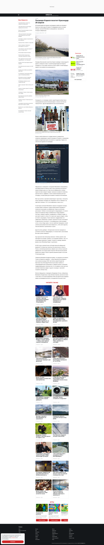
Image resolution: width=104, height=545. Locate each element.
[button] (78, 57)
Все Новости (22, 20)
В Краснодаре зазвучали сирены (24, 52)
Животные (54, 530)
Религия (70, 536)
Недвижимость (55, 533)
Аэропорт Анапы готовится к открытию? (25, 42)
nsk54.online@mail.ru (81, 543)
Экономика (37, 539)
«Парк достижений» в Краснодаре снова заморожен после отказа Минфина (24, 35)
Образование (71, 533)
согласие (13, 537)
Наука (36, 533)
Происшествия (21, 536)
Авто (19, 529)
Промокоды (78, 53)
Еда (36, 530)
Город (36, 18)
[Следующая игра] (67, 507)
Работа (36, 536)
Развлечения (54, 536)
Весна (53, 529)
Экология (20, 539)
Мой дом (20, 533)
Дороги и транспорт (22, 530)
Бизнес (36, 529)
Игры (52, 502)
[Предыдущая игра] (36, 507)
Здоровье (71, 530)
